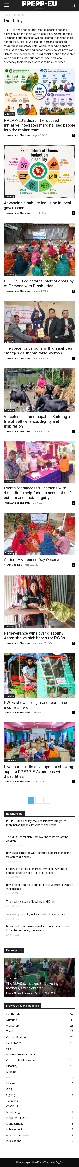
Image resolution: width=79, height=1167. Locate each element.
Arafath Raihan (13, 564)
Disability (9, 114)
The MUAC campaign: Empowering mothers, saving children (37, 839)
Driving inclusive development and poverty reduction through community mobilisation (37, 928)
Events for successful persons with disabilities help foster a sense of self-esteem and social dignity (38, 493)
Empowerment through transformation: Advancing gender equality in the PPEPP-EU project (37, 870)
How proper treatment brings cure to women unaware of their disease (40, 886)
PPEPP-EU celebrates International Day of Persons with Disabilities (39, 283)
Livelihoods (10, 760)
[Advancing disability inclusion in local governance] (39, 171)
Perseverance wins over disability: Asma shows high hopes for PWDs (34, 635)
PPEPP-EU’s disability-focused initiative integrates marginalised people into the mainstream (39, 125)
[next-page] (46, 800)
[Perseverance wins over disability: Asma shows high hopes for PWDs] (39, 601)
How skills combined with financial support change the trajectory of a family (38, 854)
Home (7, 14)
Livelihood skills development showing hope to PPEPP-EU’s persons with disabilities (38, 772)
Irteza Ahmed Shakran (17, 135)
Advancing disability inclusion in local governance (35, 914)
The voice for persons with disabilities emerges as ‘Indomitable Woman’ (38, 350)
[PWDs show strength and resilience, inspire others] (39, 675)
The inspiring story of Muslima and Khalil (30, 901)
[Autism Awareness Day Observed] (39, 534)
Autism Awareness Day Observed (33, 559)
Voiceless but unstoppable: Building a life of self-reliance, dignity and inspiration (37, 421)
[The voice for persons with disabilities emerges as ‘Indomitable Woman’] (39, 322)
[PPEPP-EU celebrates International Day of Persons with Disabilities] (39, 249)
